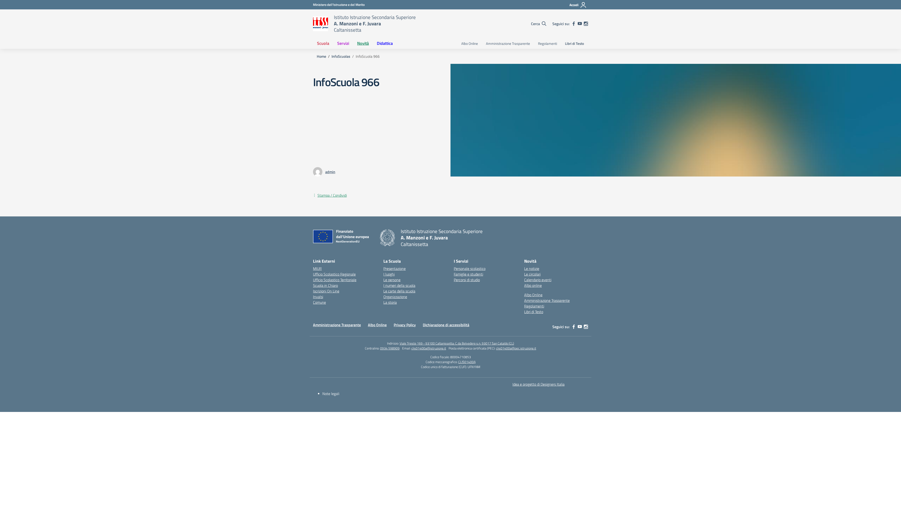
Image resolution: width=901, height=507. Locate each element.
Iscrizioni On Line (326, 291)
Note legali (330, 393)
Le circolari (532, 274)
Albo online (533, 285)
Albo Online (469, 43)
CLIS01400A (467, 361)
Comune (319, 302)
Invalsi (318, 297)
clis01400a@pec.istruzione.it (516, 348)
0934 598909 (390, 348)
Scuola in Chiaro (325, 285)
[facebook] (574, 24)
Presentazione (394, 268)
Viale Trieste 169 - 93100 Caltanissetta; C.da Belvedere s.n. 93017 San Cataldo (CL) (457, 343)
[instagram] (586, 24)
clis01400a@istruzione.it (428, 348)
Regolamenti (547, 43)
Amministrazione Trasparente (508, 43)
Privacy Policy (405, 325)
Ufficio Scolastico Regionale (334, 274)
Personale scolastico (469, 268)
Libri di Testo (574, 43)
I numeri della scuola (399, 285)
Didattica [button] (385, 43)
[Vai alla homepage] (320, 23)
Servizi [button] (343, 43)
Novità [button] (363, 43)
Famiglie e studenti (468, 274)
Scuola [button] (323, 43)
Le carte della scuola (399, 291)
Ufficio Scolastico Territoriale (334, 280)
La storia (390, 302)
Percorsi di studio (467, 280)
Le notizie (531, 268)
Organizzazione (395, 297)
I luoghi (389, 274)
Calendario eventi (537, 280)
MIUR (317, 268)
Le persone (392, 280)
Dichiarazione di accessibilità (446, 325)
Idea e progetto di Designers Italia (538, 384)
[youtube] (580, 24)
